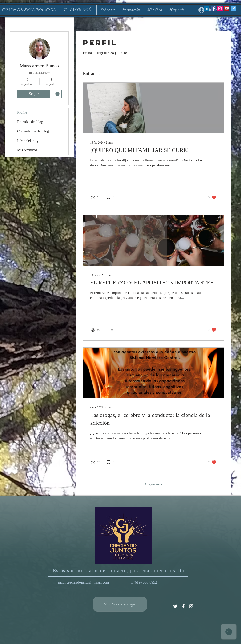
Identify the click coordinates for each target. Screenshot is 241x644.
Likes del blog (27, 141)
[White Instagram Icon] (191, 606)
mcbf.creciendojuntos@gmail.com (83, 582)
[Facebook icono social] (213, 8)
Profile (22, 112)
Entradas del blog (30, 122)
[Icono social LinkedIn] (206, 8)
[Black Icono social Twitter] (233, 8)
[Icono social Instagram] (220, 8)
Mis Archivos (27, 150)
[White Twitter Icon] (175, 606)
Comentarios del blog (33, 131)
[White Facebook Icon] (183, 606)
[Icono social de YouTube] (226, 8)
